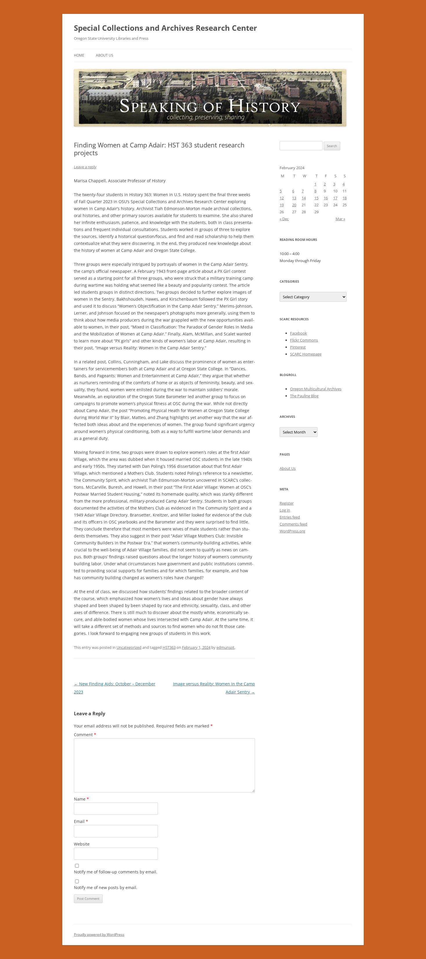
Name (81, 799)
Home (79, 55)
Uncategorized (128, 647)
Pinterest (298, 347)
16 (326, 198)
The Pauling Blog (304, 395)
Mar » (340, 218)
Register (287, 503)
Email (81, 821)
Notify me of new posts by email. (105, 887)
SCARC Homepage (305, 354)
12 (282, 198)
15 (316, 198)
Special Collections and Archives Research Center (165, 28)
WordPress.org (292, 531)
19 (282, 204)
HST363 (169, 647)
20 (294, 204)
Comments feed (293, 524)
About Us (104, 55)
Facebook (298, 333)
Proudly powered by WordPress (99, 934)
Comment (85, 734)
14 (304, 198)
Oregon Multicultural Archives (315, 388)
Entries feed (290, 517)
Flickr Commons (304, 340)
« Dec (284, 218)
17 (335, 198)
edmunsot (225, 647)
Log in (285, 510)
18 (345, 198)
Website (82, 844)
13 (294, 198)
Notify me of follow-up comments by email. (115, 872)
